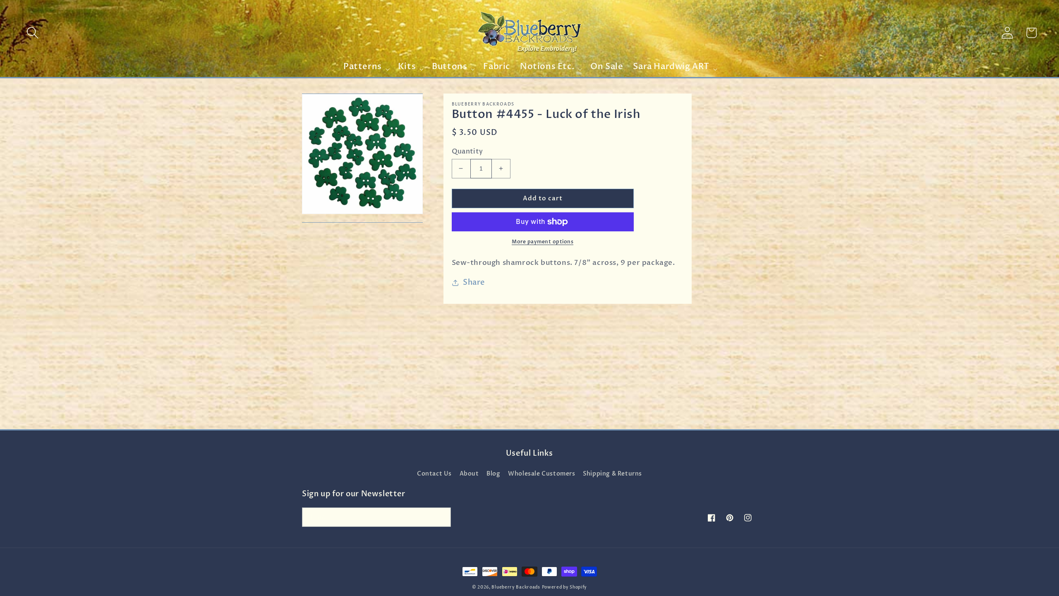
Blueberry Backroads (515, 587)
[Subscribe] (441, 517)
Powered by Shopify (564, 587)
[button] (33, 33)
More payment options (542, 241)
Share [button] (474, 282)
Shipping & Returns (612, 474)
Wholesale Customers (541, 474)
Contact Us (434, 474)
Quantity (467, 151)
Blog (493, 474)
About (469, 474)
